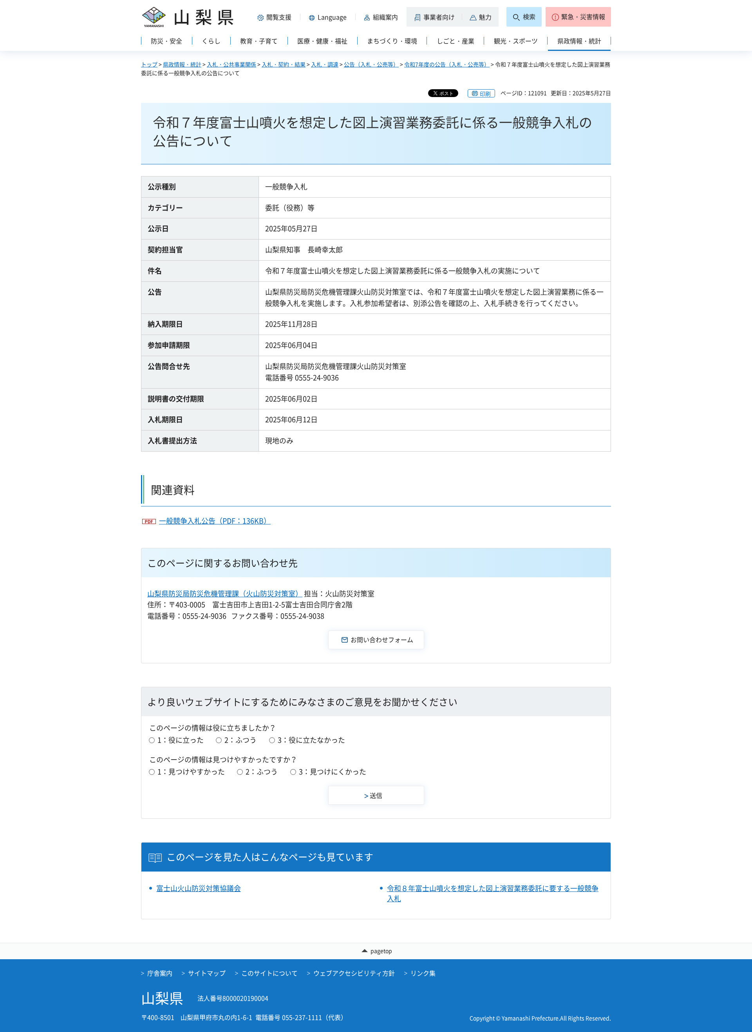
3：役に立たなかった (311, 740)
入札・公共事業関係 (231, 64)
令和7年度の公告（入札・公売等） (447, 64)
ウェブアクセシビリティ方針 (354, 973)
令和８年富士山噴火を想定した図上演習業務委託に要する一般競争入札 (492, 893)
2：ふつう (240, 740)
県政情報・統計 (182, 64)
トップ (149, 64)
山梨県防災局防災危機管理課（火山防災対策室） (224, 593)
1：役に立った (180, 740)
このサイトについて (269, 973)
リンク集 (423, 973)
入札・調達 (324, 64)
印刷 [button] (485, 93)
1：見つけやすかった (191, 771)
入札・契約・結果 (284, 64)
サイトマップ (207, 973)
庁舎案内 (159, 973)
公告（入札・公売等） (371, 64)
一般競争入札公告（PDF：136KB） (215, 520)
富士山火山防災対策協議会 (198, 888)
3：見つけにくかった (332, 771)
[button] (275, 17)
